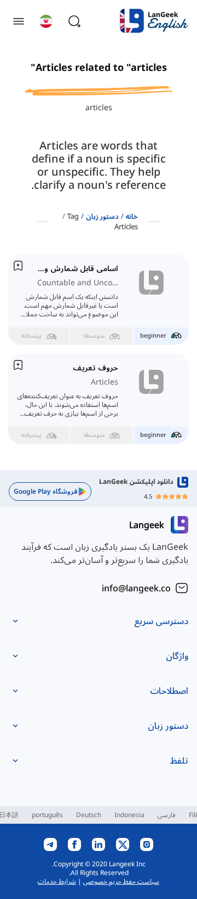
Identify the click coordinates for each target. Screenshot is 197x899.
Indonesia (129, 814)
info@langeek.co (136, 588)
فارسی (167, 814)
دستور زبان (102, 216)
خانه (132, 216)
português (47, 814)
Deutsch (88, 814)
